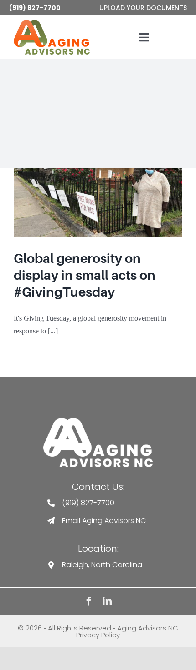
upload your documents (143, 7)
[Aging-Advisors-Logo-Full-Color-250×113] (52, 23)
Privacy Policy (98, 635)
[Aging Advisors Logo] (98, 421)
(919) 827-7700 (35, 7)
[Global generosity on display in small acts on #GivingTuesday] (98, 202)
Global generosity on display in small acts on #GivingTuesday (84, 275)
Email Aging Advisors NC (104, 520)
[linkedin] (107, 601)
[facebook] (88, 601)
